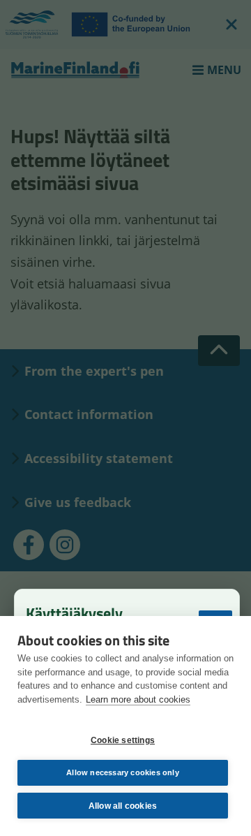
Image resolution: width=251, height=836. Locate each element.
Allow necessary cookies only (122, 772)
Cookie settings (123, 740)
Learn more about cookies (138, 699)
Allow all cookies (123, 806)
